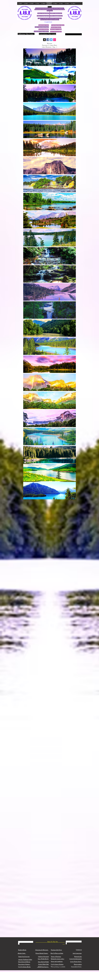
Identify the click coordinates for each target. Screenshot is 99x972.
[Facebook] (47, 39)
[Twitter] (51, 39)
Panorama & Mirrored (42, 950)
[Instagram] (54, 39)
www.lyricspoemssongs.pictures (42, 8)
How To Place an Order (57, 953)
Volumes (27, 964)
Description (21, 964)
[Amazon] (44, 39)
